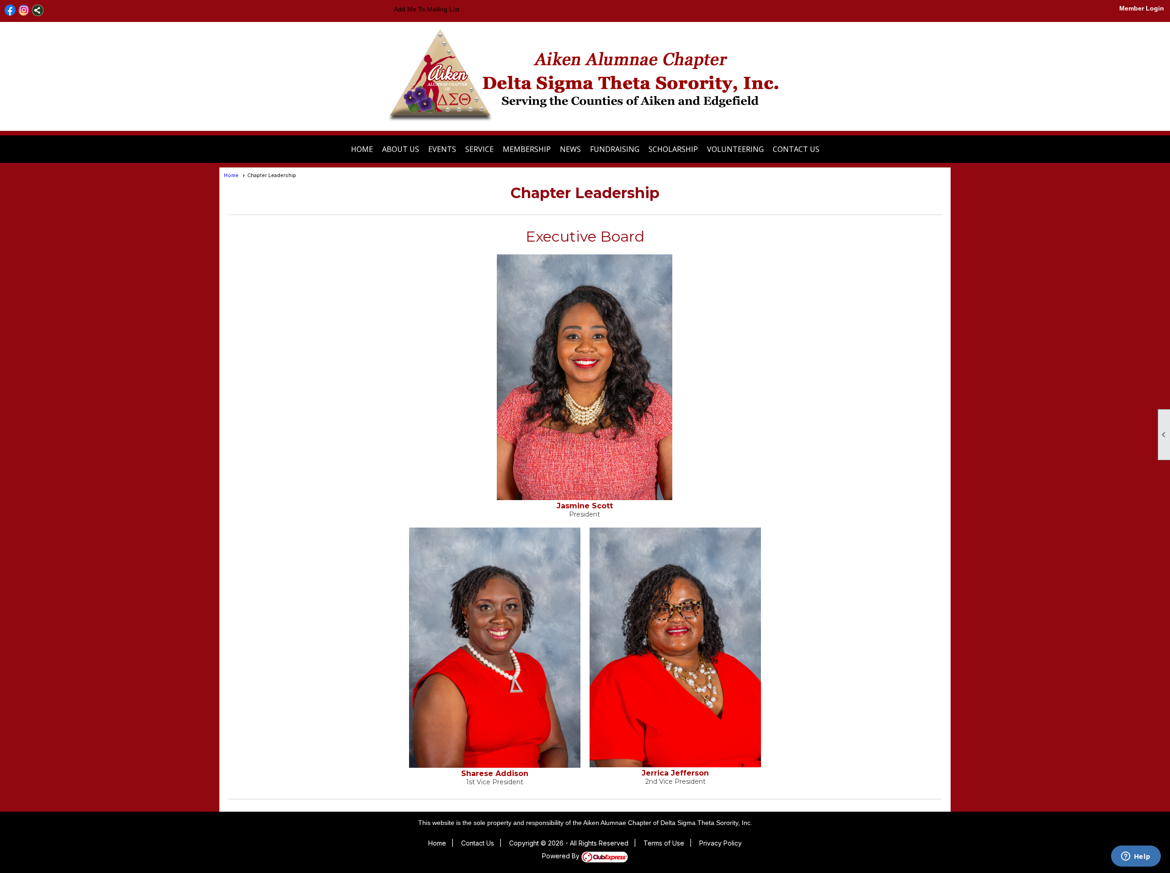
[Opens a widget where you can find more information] (1136, 857)
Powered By (561, 856)
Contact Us (477, 843)
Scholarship (673, 149)
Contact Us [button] (796, 149)
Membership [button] (527, 149)
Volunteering (735, 149)
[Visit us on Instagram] (24, 10)
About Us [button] (400, 149)
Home (362, 149)
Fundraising (614, 149)
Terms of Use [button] (664, 843)
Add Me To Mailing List (426, 9)
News (570, 149)
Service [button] (479, 149)
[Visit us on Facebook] (10, 10)
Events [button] (442, 149)
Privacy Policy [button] (720, 843)
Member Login (1141, 8)
